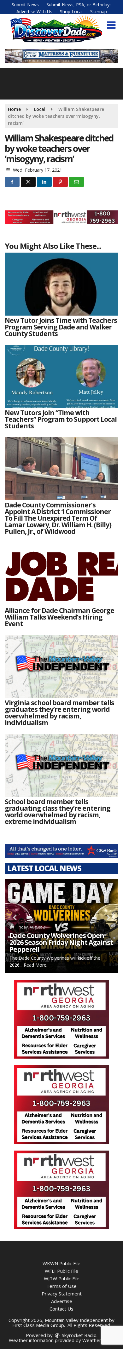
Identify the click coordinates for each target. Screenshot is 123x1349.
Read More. (35, 965)
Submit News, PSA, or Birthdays (79, 5)
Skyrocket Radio (79, 1335)
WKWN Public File (61, 1263)
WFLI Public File (61, 1271)
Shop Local (71, 11)
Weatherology (97, 1340)
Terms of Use (61, 1286)
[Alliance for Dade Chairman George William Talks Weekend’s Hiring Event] (61, 574)
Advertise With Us (34, 11)
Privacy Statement (62, 1293)
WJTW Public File (61, 1278)
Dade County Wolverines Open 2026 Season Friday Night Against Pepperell (61, 942)
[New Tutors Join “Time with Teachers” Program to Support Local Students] (61, 376)
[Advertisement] (61, 217)
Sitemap (98, 11)
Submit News (25, 5)
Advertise (61, 1301)
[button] (111, 25)
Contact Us (61, 1309)
